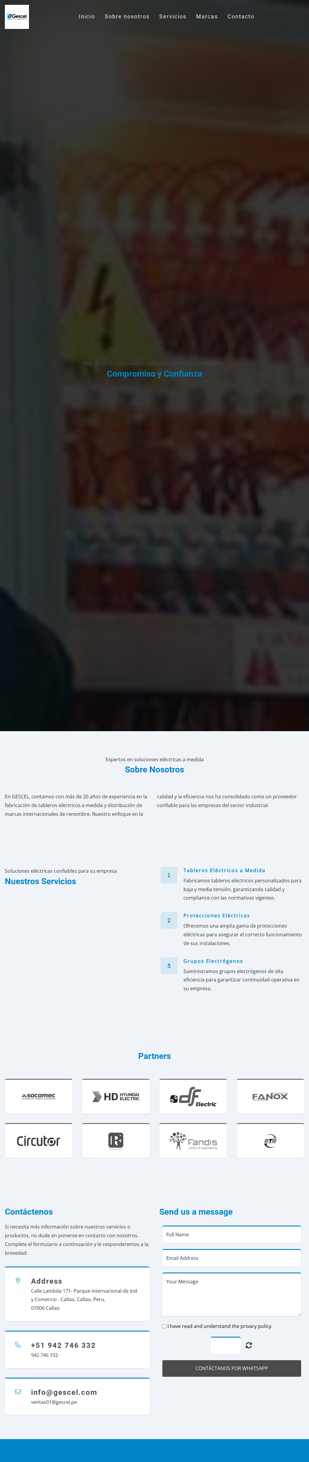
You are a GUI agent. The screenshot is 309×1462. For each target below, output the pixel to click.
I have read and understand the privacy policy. (219, 1326)
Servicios (172, 17)
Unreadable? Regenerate (249, 1345)
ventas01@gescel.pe (54, 1402)
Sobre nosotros (127, 17)
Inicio (87, 17)
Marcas (207, 17)
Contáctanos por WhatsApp (232, 1368)
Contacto (241, 17)
